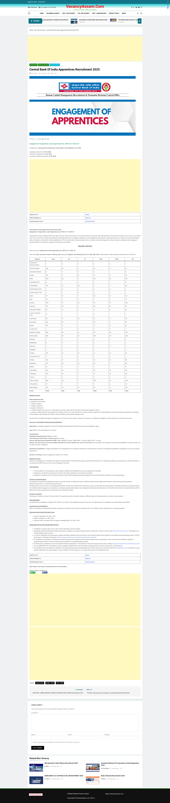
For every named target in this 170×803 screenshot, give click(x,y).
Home (42, 13)
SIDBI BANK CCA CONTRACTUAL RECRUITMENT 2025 (63, 776)
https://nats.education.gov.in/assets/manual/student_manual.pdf (77, 537)
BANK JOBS (50, 683)
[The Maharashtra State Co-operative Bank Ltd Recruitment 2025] (86, 22)
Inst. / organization (99, 13)
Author (48, 779)
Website (88, 218)
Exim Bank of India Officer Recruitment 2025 (66, 20)
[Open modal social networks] (48, 139)
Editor (47, 766)
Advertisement (90, 221)
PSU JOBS (60, 683)
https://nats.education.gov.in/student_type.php (126, 543)
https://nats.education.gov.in (121, 531)
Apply (87, 214)
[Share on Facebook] (31, 139)
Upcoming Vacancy (53, 13)
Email (70, 735)
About (124, 13)
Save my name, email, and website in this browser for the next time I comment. (56, 742)
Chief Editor (34, 73)
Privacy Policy (114, 13)
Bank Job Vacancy (43, 65)
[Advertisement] (81, 48)
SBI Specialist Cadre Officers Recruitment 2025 (61, 763)
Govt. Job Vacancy (68, 13)
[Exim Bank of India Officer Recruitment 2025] (46, 22)
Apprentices (33, 65)
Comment (34, 713)
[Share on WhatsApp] (39, 139)
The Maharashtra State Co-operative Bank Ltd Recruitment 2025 (111, 20)
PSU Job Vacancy (84, 13)
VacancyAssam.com (85, 6)
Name (33, 735)
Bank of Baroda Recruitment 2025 (113, 776)
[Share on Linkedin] (44, 139)
